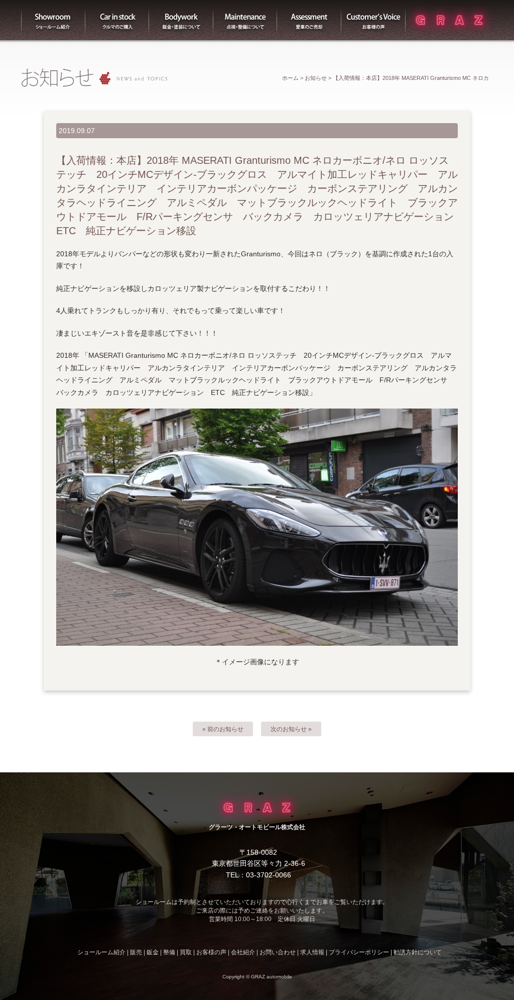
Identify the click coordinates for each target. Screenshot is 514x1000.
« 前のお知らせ (222, 729)
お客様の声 (373, 20)
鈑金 (153, 952)
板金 (181, 20)
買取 (309, 20)
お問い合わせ (278, 952)
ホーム (290, 78)
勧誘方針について (418, 952)
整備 (245, 20)
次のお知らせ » (291, 729)
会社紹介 (243, 952)
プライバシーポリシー (359, 952)
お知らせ (316, 78)
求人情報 (312, 952)
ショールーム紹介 (53, 20)
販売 (117, 20)
